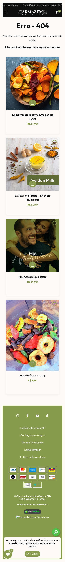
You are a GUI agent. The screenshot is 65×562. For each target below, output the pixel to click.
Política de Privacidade (32, 457)
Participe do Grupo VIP (32, 428)
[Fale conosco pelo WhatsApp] (56, 532)
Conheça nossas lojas (32, 435)
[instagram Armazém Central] (17, 416)
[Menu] (7, 12)
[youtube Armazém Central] (37, 416)
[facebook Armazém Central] (27, 416)
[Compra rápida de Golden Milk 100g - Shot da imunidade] (32, 184)
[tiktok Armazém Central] (47, 416)
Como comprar (32, 449)
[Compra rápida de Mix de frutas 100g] (32, 363)
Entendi (32, 553)
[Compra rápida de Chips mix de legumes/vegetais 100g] (32, 103)
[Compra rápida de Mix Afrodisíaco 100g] (32, 264)
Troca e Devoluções (32, 442)
